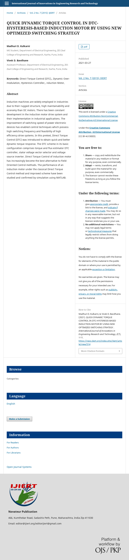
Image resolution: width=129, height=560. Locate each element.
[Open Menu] (6, 3)
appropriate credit (99, 204)
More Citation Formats (92, 350)
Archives (21, 12)
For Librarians (13, 452)
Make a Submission (19, 418)
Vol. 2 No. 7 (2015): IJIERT (42, 12)
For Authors (13, 447)
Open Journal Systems (19, 466)
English (11, 403)
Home (10, 12)
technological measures (100, 231)
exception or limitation (103, 269)
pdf (85, 46)
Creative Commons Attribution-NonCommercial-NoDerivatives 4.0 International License (98, 116)
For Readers (13, 442)
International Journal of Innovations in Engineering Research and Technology (55, 3)
